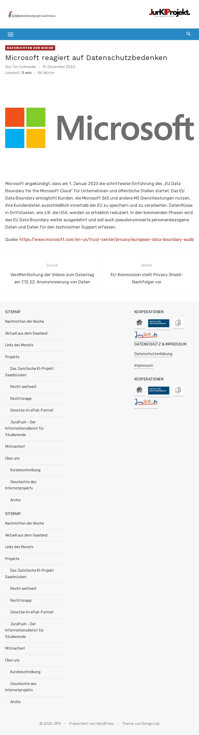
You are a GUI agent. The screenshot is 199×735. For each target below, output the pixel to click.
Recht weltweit (23, 387)
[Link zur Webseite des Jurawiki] (146, 339)
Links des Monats (19, 345)
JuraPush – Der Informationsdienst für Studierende (24, 428)
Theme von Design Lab (141, 724)
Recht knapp (21, 398)
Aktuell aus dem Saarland (26, 333)
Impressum (143, 365)
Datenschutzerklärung (153, 354)
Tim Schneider (24, 67)
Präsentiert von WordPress (91, 724)
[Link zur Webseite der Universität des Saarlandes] (139, 326)
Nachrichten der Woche (30, 48)
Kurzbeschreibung (25, 470)
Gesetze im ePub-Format (32, 410)
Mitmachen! (15, 446)
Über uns (12, 458)
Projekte (12, 357)
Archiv (15, 500)
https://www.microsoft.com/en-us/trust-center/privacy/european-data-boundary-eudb (106, 239)
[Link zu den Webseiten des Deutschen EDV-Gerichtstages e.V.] (178, 326)
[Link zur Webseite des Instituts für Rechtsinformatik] (158, 327)
